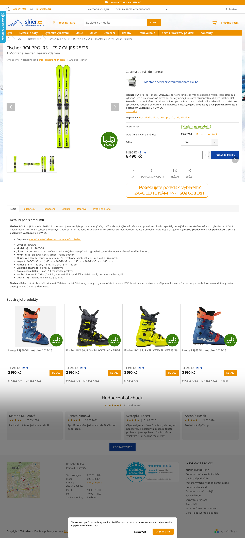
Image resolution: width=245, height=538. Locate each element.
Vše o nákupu (193, 495)
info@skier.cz (94, 482)
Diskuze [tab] (66, 208)
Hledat (154, 22)
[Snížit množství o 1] (209, 157)
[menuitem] (9, 33)
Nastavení (140, 531)
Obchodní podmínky (197, 478)
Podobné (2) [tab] (29, 208)
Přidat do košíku (225, 154)
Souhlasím (165, 531)
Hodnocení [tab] (49, 208)
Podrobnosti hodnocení (52, 59)
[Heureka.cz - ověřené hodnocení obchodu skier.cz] (152, 472)
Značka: (78, 59)
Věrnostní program (196, 499)
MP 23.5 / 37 (15, 380)
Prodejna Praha (66, 22)
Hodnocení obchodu (122, 398)
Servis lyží (191, 504)
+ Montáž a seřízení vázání (170, 82)
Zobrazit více (122, 447)
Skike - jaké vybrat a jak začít (202, 512)
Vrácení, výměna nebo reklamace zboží (207, 482)
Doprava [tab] (82, 208)
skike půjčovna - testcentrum (202, 508)
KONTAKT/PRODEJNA (98, 9)
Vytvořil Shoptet (230, 530)
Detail (56, 372)
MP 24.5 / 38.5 (91, 380)
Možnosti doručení (206, 134)
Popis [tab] (13, 208)
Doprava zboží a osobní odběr (133, 9)
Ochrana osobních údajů (200, 491)
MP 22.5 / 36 (73, 380)
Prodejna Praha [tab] (102, 208)
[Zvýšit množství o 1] (209, 153)
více (96, 525)
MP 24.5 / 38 (131, 380)
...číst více (131, 111)
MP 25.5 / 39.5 (33, 380)
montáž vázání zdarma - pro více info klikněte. (164, 117)
